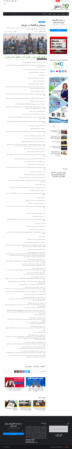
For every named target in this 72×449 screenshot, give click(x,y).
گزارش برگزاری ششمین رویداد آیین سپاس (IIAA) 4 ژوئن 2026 (55, 131)
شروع (67, 13)
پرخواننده (53, 126)
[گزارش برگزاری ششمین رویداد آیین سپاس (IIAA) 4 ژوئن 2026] (64, 132)
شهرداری (41, 19)
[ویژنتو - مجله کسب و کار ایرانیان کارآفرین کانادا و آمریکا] (60, 6)
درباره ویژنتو (44, 13)
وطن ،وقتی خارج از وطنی (56, 141)
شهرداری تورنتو (28, 366)
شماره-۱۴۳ (36, 366)
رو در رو (59, 13)
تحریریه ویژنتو (42, 31)
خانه (44, 19)
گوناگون (50, 13)
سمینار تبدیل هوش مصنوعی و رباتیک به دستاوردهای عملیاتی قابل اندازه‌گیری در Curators (55, 137)
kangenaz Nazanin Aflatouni (58, 76)
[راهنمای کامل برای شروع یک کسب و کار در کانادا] (11, 403)
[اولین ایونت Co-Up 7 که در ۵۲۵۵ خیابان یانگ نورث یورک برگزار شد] (25, 403)
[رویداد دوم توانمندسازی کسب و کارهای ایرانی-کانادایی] (64, 148)
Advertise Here (58, 436)
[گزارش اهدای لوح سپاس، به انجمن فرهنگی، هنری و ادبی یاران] (39, 403)
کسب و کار (54, 13)
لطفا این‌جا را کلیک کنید (58, 176)
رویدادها (63, 13)
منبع (44, 362)
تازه (64, 126)
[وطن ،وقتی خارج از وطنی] (64, 143)
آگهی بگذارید (58, 435)
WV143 (42, 366)
